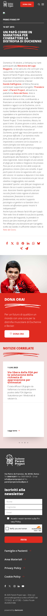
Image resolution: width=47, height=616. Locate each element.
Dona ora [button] (18, 333)
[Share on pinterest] (22, 243)
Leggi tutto (12, 431)
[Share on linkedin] (28, 243)
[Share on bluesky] (38, 243)
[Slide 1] (19, 442)
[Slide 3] (25, 442)
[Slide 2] (22, 442)
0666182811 (12, 476)
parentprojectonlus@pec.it (17, 482)
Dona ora (27, 4)
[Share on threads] (17, 243)
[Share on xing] (21, 248)
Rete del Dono (9, 229)
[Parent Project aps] (8, 4)
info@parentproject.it (14, 479)
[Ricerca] (38, 4)
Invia (23, 539)
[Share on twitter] (12, 243)
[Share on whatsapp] (33, 243)
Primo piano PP (11, 19)
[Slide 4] (27, 442)
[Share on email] (26, 248)
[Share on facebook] (7, 243)
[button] (42, 4)
